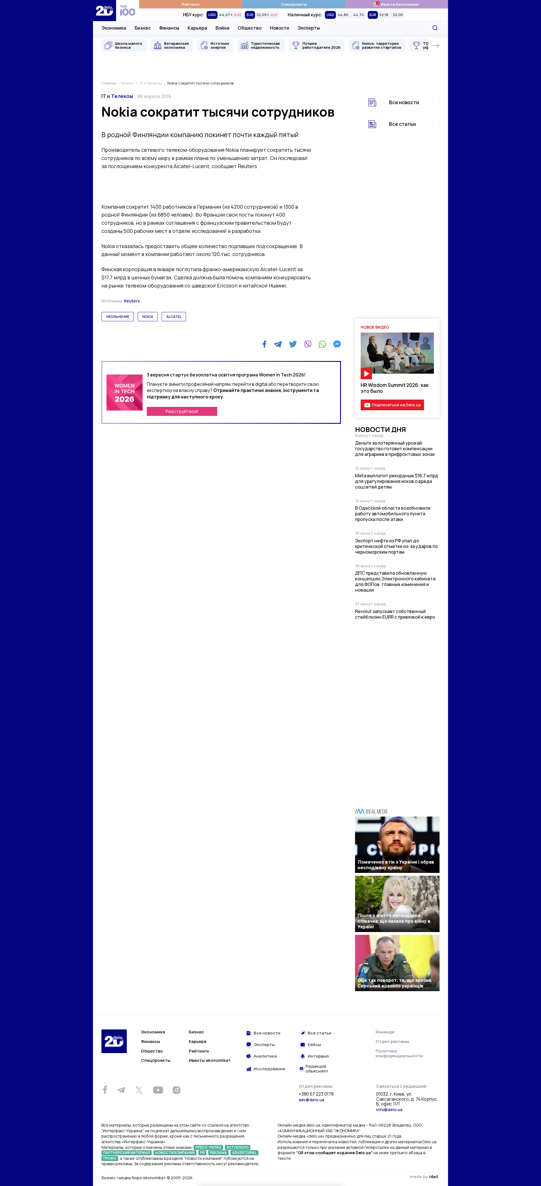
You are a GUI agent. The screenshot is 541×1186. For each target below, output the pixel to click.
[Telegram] (278, 344)
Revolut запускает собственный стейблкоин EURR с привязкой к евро (395, 614)
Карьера (197, 28)
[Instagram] (176, 1090)
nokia (147, 316)
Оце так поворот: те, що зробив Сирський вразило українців (395, 983)
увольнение (117, 316)
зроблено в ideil (424, 1177)
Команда (385, 1032)
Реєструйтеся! (182, 411)
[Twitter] (293, 344)
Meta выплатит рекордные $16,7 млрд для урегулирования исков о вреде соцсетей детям (396, 481)
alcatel (173, 316)
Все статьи (402, 124)
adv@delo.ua (311, 1100)
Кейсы (314, 1044)
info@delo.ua (389, 1109)
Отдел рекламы (392, 1041)
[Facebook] (264, 344)
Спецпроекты (294, 4)
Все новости (404, 102)
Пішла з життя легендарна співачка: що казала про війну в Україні (394, 921)
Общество (249, 28)
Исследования (269, 1069)
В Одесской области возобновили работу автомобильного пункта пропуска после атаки (392, 513)
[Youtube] (158, 1090)
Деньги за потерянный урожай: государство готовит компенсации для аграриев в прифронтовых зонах (395, 448)
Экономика (113, 28)
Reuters (132, 301)
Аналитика (265, 1056)
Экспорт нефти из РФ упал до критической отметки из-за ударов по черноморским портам (396, 546)
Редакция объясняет (316, 1068)
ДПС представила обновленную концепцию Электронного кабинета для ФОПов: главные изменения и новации (395, 581)
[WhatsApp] (322, 344)
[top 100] (127, 10)
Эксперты (309, 28)
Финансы (169, 28)
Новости (279, 28)
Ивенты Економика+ (396, 4)
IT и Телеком (117, 96)
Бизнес (143, 28)
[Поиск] (435, 27)
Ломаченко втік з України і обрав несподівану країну (396, 864)
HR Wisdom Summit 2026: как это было (395, 388)
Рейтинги (190, 4)
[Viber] (307, 344)
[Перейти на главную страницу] (104, 10)
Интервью (318, 1056)
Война (222, 28)
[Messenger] (337, 344)
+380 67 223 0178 (316, 1094)
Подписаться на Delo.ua (396, 404)
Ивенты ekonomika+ (210, 1060)
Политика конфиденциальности (399, 1053)
